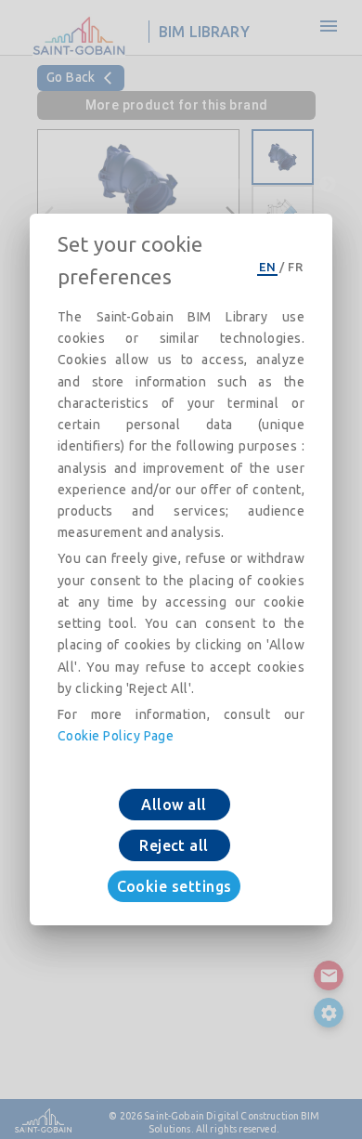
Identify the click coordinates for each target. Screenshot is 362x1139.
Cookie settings (174, 886)
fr (295, 266)
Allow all (173, 804)
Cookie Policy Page (116, 735)
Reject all (174, 845)
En (267, 266)
